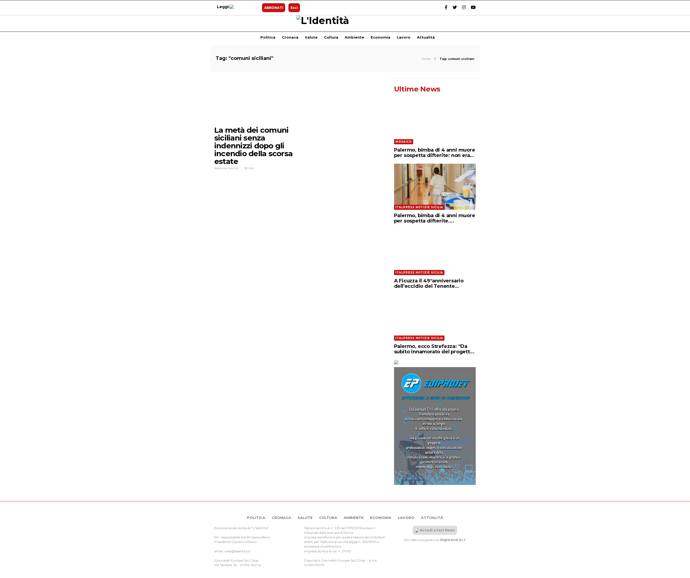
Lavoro (403, 37)
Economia (380, 37)
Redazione (221, 168)
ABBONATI (273, 8)
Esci (294, 8)
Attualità (426, 37)
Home (426, 59)
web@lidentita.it (237, 551)
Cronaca (290, 37)
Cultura (331, 37)
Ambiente (354, 37)
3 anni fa (233, 168)
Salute (311, 37)
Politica (267, 37)
